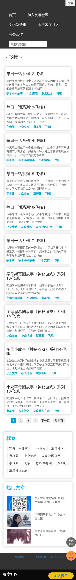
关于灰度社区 (48, 24)
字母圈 (10, 126)
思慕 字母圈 (44, 463)
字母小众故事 (14, 93)
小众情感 (32, 93)
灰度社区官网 (44, 227)
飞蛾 (59, 93)
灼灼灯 (62, 463)
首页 (12, 14)
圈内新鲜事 (17, 24)
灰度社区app (18, 470)
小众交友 (24, 126)
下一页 (45, 420)
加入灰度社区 (38, 14)
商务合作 (16, 33)
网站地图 (19, 557)
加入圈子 (61, 575)
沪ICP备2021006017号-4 (47, 557)
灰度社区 (47, 93)
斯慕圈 (37, 126)
